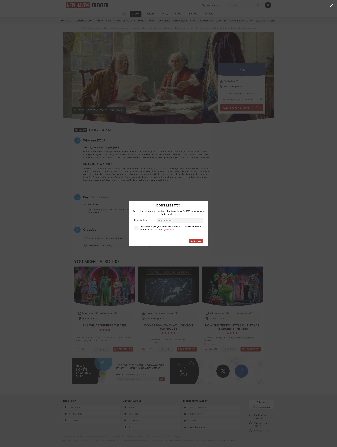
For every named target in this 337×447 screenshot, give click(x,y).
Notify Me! (195, 241)
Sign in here (168, 229)
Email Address (141, 220)
